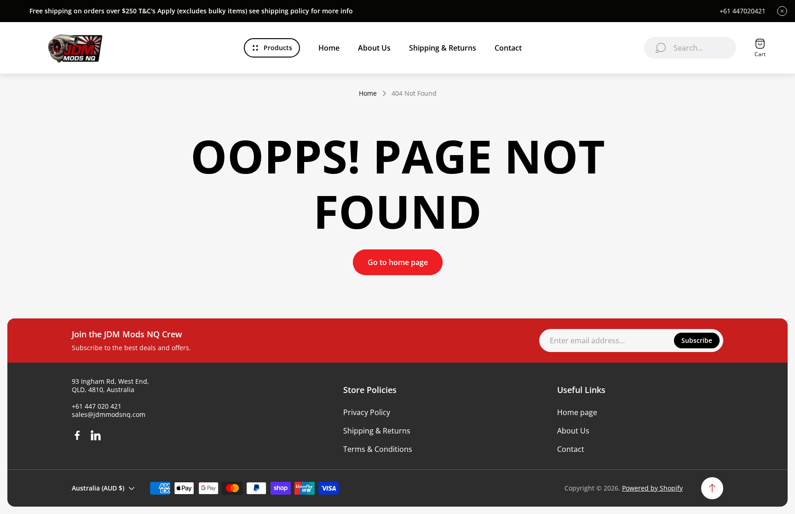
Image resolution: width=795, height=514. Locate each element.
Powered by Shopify (652, 488)
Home (368, 93)
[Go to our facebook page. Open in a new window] (77, 435)
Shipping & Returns (376, 431)
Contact (570, 449)
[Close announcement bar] (782, 11)
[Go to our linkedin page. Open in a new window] (95, 435)
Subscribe (696, 340)
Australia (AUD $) (98, 488)
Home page (577, 412)
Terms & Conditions (377, 449)
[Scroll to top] (712, 488)
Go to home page (398, 262)
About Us (573, 431)
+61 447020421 (743, 11)
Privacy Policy (366, 412)
